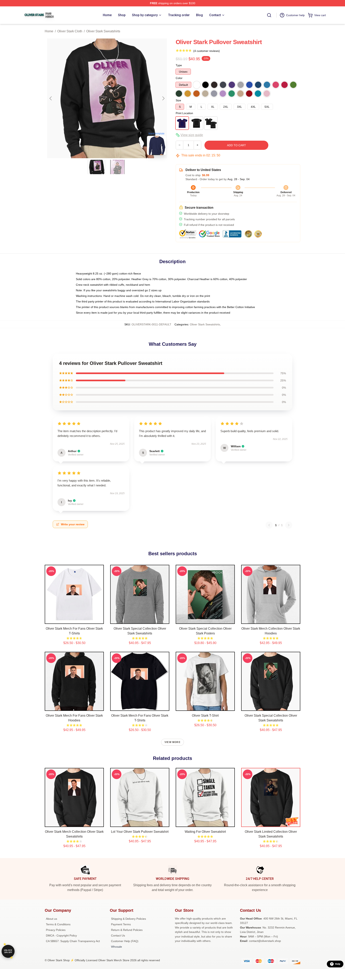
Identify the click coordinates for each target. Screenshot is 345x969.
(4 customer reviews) (206, 50)
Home (49, 31)
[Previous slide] (51, 98)
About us (51, 918)
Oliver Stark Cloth (69, 31)
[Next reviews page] (288, 525)
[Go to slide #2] (117, 167)
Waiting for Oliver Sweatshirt (205, 831)
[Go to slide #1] (96, 167)
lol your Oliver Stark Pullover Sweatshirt (140, 831)
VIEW (74, 619)
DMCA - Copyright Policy (61, 935)
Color (179, 78)
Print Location (184, 113)
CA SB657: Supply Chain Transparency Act (73, 941)
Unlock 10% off (8, 951)
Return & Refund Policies (127, 929)
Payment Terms (121, 924)
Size (178, 100)
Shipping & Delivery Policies (128, 918)
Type (179, 65)
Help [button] (337, 964)
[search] (269, 15)
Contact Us (118, 935)
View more (172, 742)
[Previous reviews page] (269, 525)
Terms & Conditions (58, 924)
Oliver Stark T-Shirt (205, 715)
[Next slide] (163, 98)
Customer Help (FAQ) (124, 941)
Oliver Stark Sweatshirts (103, 31)
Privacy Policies (55, 929)
